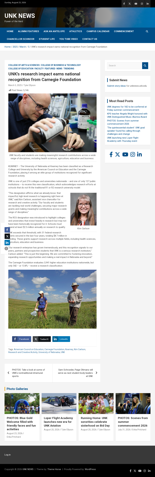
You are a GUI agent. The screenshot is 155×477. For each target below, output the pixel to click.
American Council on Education (29, 349)
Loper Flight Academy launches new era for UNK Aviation (58, 421)
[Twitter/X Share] (7, 236)
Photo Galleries (17, 389)
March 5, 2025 (15, 85)
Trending (68, 68)
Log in (8, 454)
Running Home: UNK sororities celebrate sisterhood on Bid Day (95, 421)
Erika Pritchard (14, 437)
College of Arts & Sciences (24, 65)
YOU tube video (68, 39)
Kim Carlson (79, 349)
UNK (63, 352)
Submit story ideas (116, 85)
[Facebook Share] (7, 230)
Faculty (39, 68)
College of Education (20, 68)
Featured (50, 68)
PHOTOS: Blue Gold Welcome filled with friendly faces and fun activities (21, 423)
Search (145, 65)
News (59, 68)
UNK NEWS (20, 15)
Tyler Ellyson (30, 85)
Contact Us (89, 39)
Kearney (69, 349)
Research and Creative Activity (23, 352)
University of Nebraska (49, 352)
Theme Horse (54, 469)
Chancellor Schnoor (20, 39)
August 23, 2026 (14, 433)
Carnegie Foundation (54, 349)
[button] (6, 248)
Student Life (47, 39)
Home (10, 31)
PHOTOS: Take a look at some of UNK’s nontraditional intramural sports (28, 373)
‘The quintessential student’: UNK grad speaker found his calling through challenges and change (126, 130)
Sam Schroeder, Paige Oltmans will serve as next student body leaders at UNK (75, 373)
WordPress (90, 469)
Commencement (124, 31)
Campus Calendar (98, 31)
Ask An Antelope (54, 31)
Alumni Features (28, 31)
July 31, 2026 (124, 429)
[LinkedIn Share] (7, 242)
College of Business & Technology (61, 65)
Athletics (75, 31)
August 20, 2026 (51, 429)
